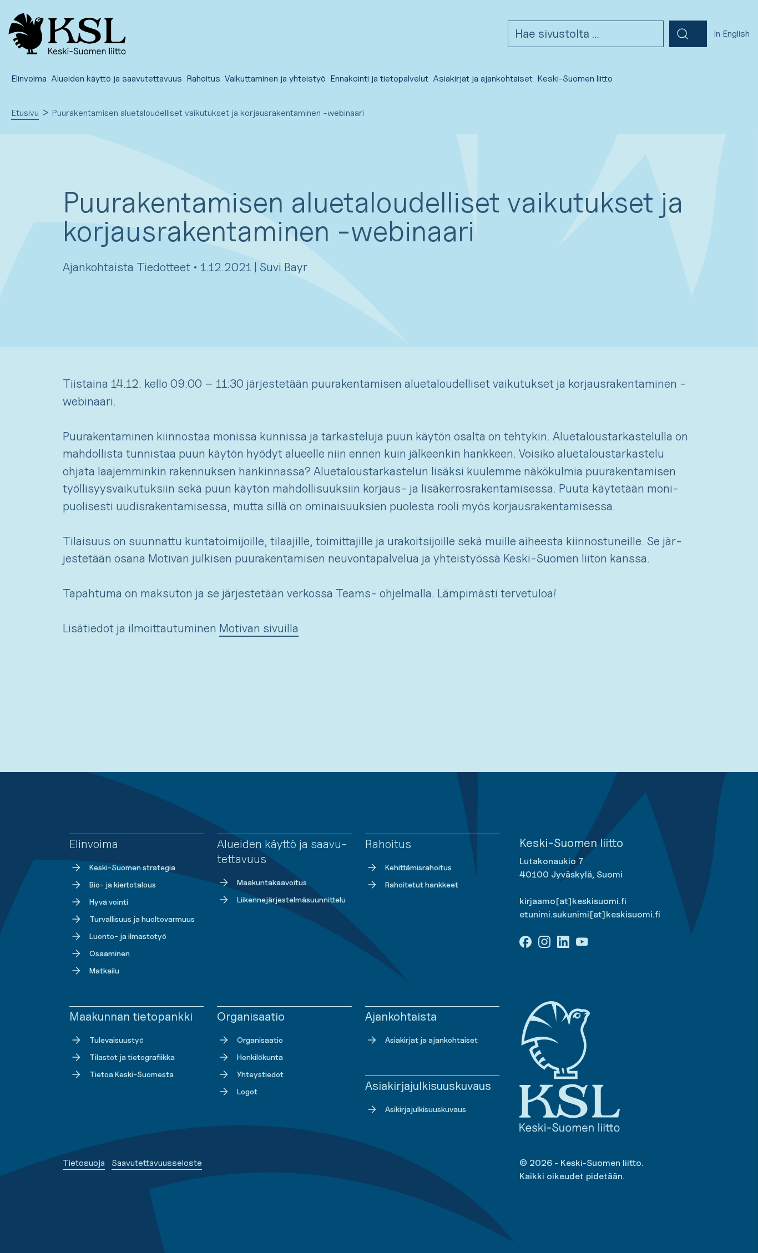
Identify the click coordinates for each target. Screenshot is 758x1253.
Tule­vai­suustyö (116, 1039)
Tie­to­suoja (84, 1163)
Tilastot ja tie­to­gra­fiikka (132, 1057)
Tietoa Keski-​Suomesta (131, 1074)
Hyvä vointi (108, 901)
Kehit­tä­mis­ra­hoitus (418, 867)
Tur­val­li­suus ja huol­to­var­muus (142, 919)
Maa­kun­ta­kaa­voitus (272, 882)
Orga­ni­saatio (260, 1039)
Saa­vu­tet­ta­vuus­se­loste (157, 1163)
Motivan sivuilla (259, 628)
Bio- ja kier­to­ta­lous (122, 884)
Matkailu (104, 970)
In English (732, 33)
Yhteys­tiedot (260, 1074)
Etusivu (25, 113)
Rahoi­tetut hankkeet (421, 884)
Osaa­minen (109, 953)
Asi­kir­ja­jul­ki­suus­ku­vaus (425, 1109)
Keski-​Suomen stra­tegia (132, 867)
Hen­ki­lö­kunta (260, 1057)
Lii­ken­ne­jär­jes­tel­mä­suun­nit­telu (291, 899)
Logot (247, 1091)
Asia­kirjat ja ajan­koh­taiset (431, 1039)
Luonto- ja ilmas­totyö (127, 936)
